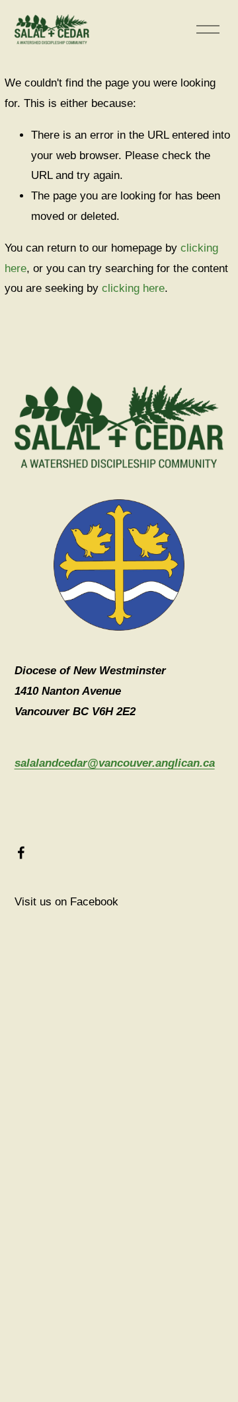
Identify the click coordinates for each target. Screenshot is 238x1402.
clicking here (133, 288)
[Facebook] (21, 852)
